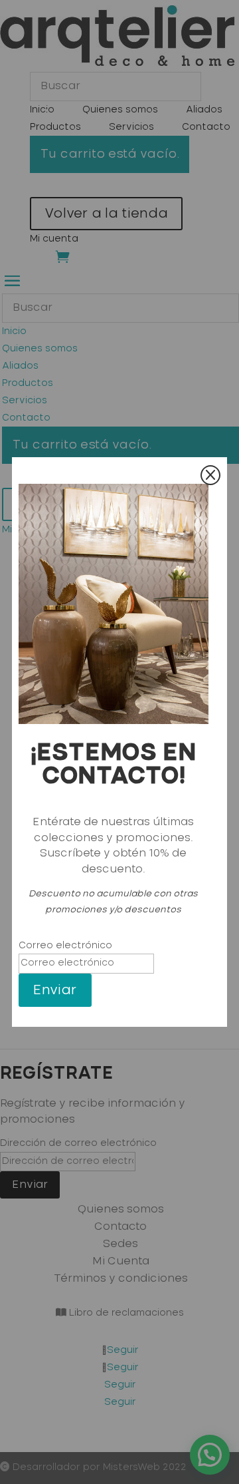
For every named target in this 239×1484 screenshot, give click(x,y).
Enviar (55, 990)
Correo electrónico (65, 945)
